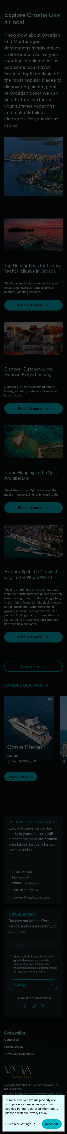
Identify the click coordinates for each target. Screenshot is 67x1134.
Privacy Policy (38, 1113)
